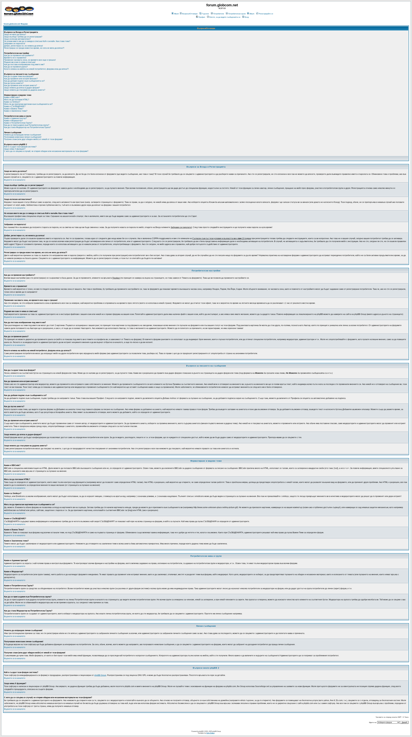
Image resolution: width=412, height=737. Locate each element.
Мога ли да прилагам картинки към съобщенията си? (28, 104)
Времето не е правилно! (15, 58)
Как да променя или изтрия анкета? (20, 85)
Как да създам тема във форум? (18, 76)
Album (176, 14)
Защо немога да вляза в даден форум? (22, 88)
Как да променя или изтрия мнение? (21, 79)
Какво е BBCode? (12, 97)
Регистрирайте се (266, 14)
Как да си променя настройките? (19, 55)
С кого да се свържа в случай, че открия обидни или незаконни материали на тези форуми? (46, 151)
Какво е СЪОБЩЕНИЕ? (14, 106)
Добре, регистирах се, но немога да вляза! (23, 46)
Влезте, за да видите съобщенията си (224, 17)
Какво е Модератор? (13, 120)
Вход (247, 17)
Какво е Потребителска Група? (18, 123)
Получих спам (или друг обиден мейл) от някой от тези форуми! (33, 139)
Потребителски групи (237, 14)
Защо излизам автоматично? (17, 39)
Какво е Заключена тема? (15, 111)
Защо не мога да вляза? (15, 34)
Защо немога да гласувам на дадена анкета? (24, 90)
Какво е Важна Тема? (13, 109)
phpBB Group (100, 675)
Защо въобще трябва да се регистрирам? (23, 37)
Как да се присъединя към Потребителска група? (26, 125)
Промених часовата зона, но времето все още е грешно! (30, 60)
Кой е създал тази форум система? (20, 147)
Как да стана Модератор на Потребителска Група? (27, 127)
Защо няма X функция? (14, 149)
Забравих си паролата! (14, 43)
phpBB (201, 731)
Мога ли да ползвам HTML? (16, 100)
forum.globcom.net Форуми (16, 24)
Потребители (218, 14)
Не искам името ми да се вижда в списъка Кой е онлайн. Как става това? (37, 41)
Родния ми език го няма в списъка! (19, 62)
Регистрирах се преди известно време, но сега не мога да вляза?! (34, 48)
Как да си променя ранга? (16, 67)
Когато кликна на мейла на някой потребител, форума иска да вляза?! (36, 69)
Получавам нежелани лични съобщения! (22, 137)
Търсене (205, 14)
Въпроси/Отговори (189, 14)
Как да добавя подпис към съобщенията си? (24, 81)
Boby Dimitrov (210, 733)
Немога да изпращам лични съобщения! (22, 135)
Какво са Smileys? (12, 102)
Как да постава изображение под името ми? (24, 64)
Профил (201, 17)
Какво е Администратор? (15, 118)
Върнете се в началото (14, 180)
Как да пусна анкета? (13, 83)
